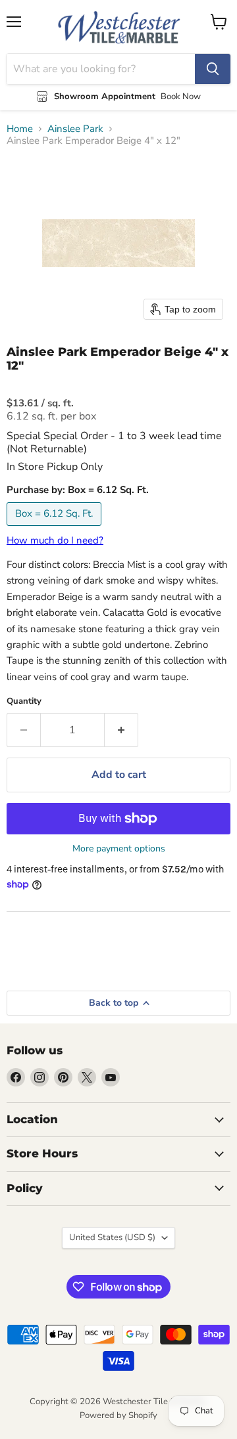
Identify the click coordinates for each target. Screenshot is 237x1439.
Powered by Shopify (118, 1415)
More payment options (118, 849)
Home (20, 129)
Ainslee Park (75, 129)
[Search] (212, 69)
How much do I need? (55, 540)
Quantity (24, 701)
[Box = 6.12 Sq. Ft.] (56, 529)
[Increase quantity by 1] (121, 730)
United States (112, 1237)
